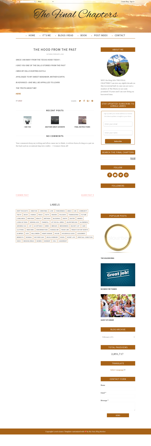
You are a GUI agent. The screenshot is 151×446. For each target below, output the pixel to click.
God (27, 233)
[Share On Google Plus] (88, 101)
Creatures (30, 230)
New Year (31, 218)
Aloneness (84, 222)
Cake (84, 226)
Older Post (86, 195)
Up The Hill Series (57, 222)
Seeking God (34, 222)
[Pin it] (92, 101)
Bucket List (75, 226)
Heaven (54, 214)
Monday (29, 237)
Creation (34, 211)
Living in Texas (22, 222)
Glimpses (20, 233)
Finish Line (65, 230)
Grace (69, 211)
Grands (80, 218)
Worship (47, 241)
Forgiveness (60, 211)
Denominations (42, 230)
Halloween (35, 233)
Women (39, 241)
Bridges (54, 226)
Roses (62, 237)
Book (26, 214)
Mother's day (39, 237)
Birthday (47, 218)
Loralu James (58, 431)
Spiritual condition (85, 237)
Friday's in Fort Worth (79, 230)
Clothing (20, 230)
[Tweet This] (80, 101)
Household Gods (68, 233)
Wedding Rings (28, 241)
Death (65, 218)
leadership (63, 241)
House (57, 233)
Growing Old (21, 226)
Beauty (38, 218)
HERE (18, 94)
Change (33, 214)
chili (54, 241)
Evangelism (54, 230)
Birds (47, 226)
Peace (40, 214)
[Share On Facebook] (84, 101)
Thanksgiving (74, 214)
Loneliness (21, 218)
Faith (47, 214)
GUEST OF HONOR (107, 320)
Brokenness (64, 226)
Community (83, 211)
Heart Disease (47, 233)
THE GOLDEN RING (107, 258)
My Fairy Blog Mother (97, 431)
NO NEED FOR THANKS (109, 289)
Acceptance (38, 226)
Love (51, 211)
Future (83, 214)
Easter (72, 218)
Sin (75, 211)
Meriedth (20, 237)
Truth (19, 214)
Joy (30, 226)
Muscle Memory (52, 237)
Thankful (45, 222)
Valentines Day (72, 222)
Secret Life (71, 237)
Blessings (56, 218)
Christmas (43, 211)
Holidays (62, 214)
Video (19, 241)
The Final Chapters (75, 14)
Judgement (81, 233)
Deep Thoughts (22, 211)
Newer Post (23, 195)
